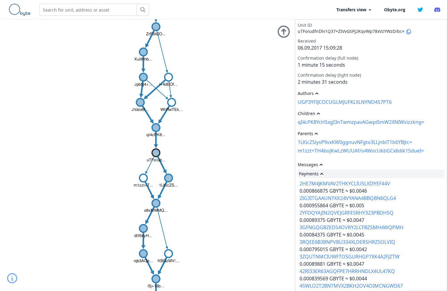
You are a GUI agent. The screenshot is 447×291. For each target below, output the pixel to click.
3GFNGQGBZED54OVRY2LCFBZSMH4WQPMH (352, 227)
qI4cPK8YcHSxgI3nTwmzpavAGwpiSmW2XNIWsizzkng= (361, 122)
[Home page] (21, 9)
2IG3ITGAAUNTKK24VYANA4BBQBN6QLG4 (348, 198)
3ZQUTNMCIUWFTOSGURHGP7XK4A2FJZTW (350, 256)
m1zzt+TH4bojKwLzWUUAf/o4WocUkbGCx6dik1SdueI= (361, 150)
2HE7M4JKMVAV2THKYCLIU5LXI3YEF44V (345, 183)
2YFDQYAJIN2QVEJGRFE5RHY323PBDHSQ (346, 212)
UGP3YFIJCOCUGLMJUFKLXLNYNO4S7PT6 (345, 102)
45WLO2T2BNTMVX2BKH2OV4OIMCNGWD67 (351, 285)
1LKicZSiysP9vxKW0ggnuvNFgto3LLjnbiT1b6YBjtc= (355, 142)
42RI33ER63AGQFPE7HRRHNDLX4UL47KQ (347, 271)
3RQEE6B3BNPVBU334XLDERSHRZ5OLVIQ (347, 242)
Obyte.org (394, 9)
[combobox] (88, 10)
